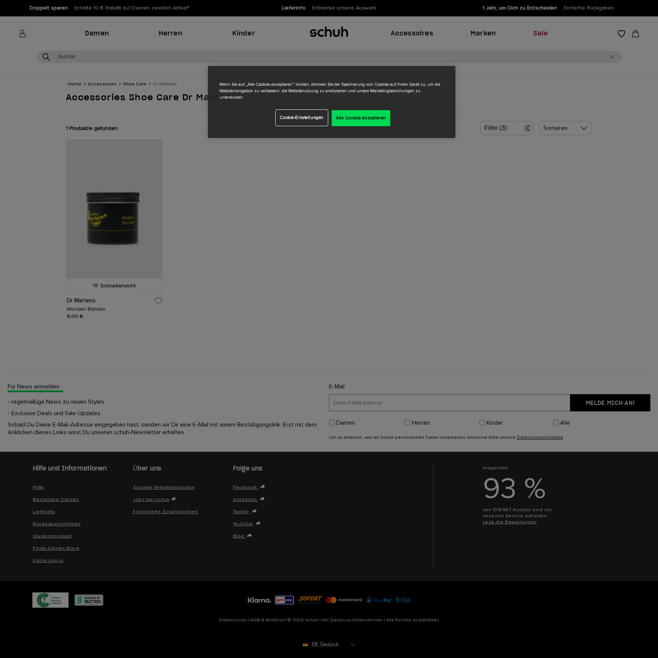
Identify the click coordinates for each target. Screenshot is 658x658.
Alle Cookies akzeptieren (361, 118)
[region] (331, 102)
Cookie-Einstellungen (301, 117)
